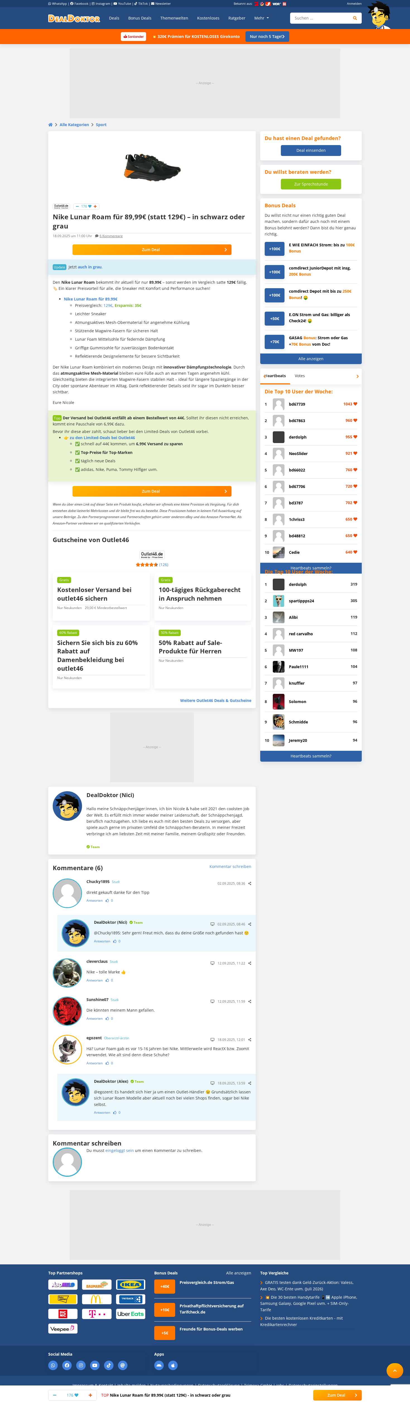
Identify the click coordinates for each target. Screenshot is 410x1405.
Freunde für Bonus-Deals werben (211, 1329)
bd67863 (297, 420)
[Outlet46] (61, 206)
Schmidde (298, 722)
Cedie (294, 552)
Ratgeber (236, 18)
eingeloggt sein (119, 1150)
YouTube (124, 3)
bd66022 (297, 470)
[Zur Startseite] (381, 15)
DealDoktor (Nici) (118, 922)
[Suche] (355, 18)
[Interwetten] (63, 1298)
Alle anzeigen (311, 358)
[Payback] (130, 1298)
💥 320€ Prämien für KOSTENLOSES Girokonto (196, 36)
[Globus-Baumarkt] (96, 1284)
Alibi (293, 617)
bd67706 (297, 486)
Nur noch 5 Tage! (266, 36)
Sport (101, 124)
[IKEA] (130, 1284)
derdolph (298, 437)
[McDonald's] (96, 1298)
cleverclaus (102, 961)
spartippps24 (301, 600)
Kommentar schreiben (230, 866)
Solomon (297, 701)
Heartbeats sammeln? (311, 568)
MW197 (296, 650)
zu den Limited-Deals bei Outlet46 (102, 437)
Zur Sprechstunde (311, 184)
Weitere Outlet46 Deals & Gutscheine (215, 700)
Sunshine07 (102, 999)
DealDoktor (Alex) (119, 1081)
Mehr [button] (260, 18)
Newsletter (163, 3)
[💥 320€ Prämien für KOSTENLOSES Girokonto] (133, 36)
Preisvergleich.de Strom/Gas (207, 1282)
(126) (163, 564)
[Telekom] (96, 1313)
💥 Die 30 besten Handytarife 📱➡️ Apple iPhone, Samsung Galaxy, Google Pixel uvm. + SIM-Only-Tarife (308, 1303)
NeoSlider (298, 453)
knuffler (297, 683)
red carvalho (301, 633)
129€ (107, 305)
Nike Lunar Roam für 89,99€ (90, 299)
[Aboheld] (63, 1284)
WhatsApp (59, 3)
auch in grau (90, 267)
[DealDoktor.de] (74, 18)
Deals (114, 18)
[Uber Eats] (130, 1313)
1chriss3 (297, 519)
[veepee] (63, 1328)
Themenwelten (174, 18)
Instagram (103, 3)
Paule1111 (298, 666)
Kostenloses (208, 18)
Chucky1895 (103, 881)
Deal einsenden (311, 150)
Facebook (81, 3)
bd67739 (297, 404)
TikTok (143, 3)
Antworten (94, 900)
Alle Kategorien (74, 124)
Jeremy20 (298, 740)
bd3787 (296, 503)
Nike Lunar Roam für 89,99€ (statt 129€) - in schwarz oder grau (165, 1395)
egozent (107, 1037)
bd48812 (297, 535)
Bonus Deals (139, 18)
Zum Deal (151, 249)
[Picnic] (63, 1313)
